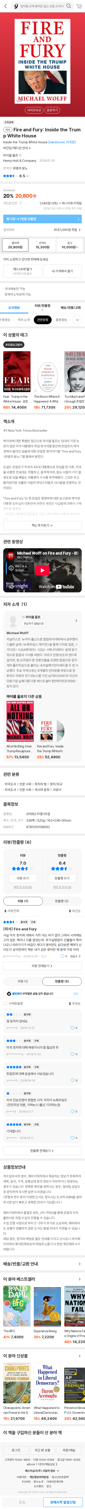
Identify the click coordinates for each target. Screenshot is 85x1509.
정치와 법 (41, 784)
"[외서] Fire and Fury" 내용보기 (42, 939)
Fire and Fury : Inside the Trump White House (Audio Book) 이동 (50, 740)
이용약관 (21, 1477)
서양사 (57, 790)
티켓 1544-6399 (43, 1459)
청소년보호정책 (60, 1477)
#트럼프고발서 (13, 344)
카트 (79, 6)
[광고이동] (68, 6)
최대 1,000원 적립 (66, 230)
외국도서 (10, 784)
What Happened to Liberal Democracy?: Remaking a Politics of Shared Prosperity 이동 (47, 1391)
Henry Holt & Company (19, 161)
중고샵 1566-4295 (68, 1459)
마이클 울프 (10, 155)
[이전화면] (5, 6)
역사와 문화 (42, 790)
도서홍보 (38, 1486)
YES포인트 (10, 203)
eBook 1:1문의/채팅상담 (41, 1464)
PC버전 (26, 1481)
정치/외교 (56, 784)
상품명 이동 (17, 380)
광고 (48, 1486)
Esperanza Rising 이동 (47, 1315)
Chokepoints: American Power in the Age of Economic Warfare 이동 (17, 1391)
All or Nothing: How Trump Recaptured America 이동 (20, 730)
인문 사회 (25, 784)
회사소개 (38, 1481)
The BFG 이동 (17, 1315)
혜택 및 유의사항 (23, 887)
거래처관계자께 (54, 1481)
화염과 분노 (20, 168)
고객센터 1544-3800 (17, 1459)
